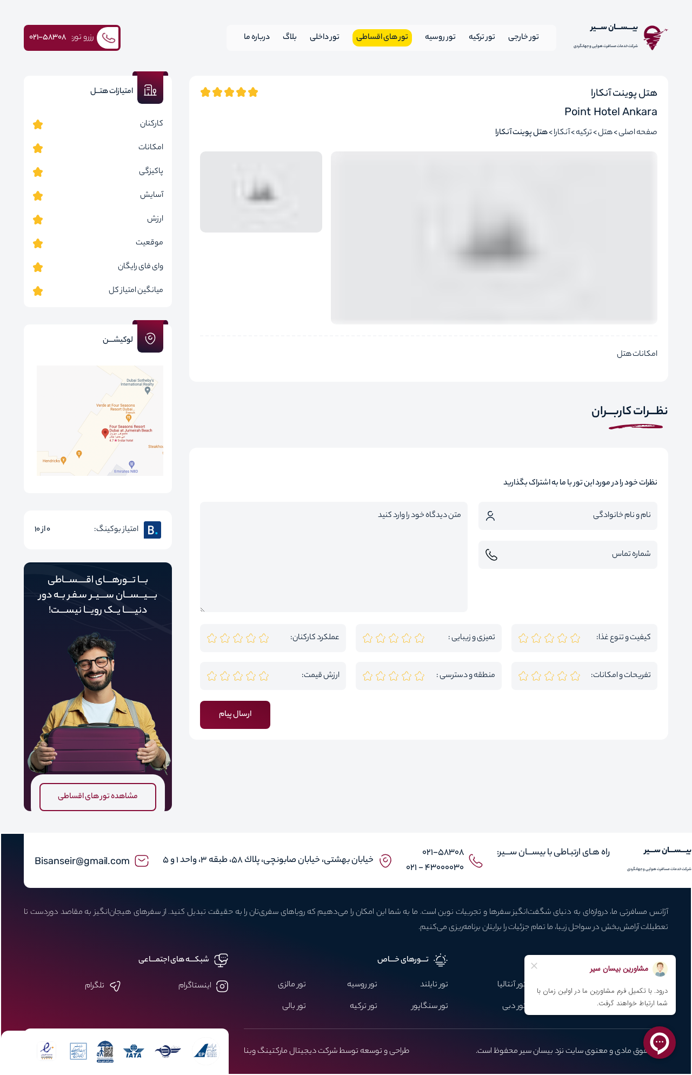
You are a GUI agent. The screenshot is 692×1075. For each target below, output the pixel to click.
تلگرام (94, 986)
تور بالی (294, 1006)
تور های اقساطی (382, 37)
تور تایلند (434, 985)
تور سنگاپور (430, 1006)
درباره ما (257, 37)
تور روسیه (440, 37)
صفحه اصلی (637, 133)
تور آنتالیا (511, 985)
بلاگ (290, 37)
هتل (605, 133)
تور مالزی (292, 985)
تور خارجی (523, 37)
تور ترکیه (482, 37)
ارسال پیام (235, 714)
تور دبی (514, 1006)
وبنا (250, 1051)
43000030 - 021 (435, 868)
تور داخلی (325, 37)
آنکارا (562, 133)
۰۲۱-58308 (443, 853)
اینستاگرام (194, 986)
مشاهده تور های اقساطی (98, 797)
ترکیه (584, 133)
